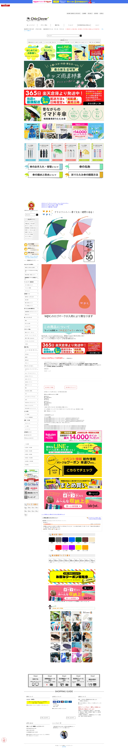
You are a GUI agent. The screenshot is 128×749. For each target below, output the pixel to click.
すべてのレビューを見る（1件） (95, 517)
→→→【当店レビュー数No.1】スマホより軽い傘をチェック (53, 514)
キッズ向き (61, 204)
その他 (56, 205)
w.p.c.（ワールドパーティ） (63, 203)
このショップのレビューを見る (95, 518)
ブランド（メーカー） (52, 203)
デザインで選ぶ (51, 205)
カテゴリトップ (44, 203)
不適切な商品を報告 (63, 391)
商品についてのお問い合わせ (51, 391)
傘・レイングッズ (51, 204)
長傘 (57, 204)
